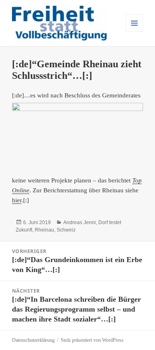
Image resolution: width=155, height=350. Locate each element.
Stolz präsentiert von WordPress (92, 340)
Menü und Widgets (134, 31)
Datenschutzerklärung (33, 340)
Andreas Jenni (79, 222)
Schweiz (66, 230)
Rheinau (44, 230)
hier (16, 200)
